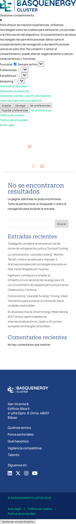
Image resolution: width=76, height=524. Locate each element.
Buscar (61, 224)
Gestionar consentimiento (18, 521)
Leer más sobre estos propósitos (21, 100)
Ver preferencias (40, 105)
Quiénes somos (19, 427)
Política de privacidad (14, 120)
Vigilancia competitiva (25, 448)
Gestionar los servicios (14, 91)
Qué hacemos (18, 441)
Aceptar (6, 105)
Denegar (20, 105)
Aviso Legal (7, 125)
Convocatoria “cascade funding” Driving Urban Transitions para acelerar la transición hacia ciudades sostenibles (38, 301)
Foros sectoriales (21, 434)
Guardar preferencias (15, 110)
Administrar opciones (13, 86)
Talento (13, 455)
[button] (38, 20)
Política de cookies (12, 115)
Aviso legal (14, 509)
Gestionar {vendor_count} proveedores (25, 96)
